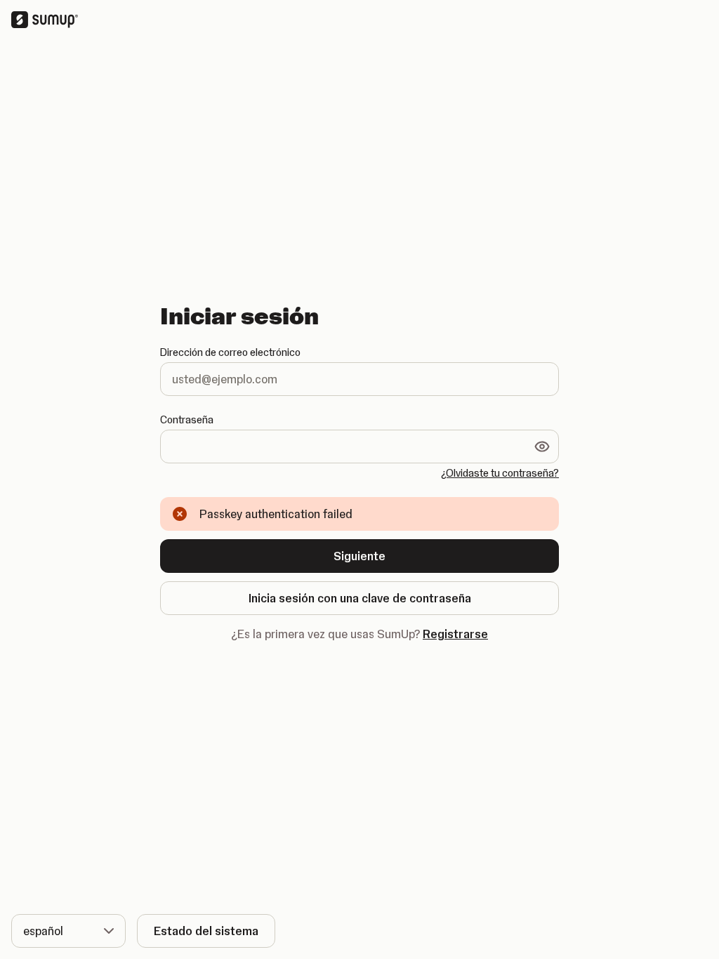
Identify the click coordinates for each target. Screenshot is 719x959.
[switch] (542, 446)
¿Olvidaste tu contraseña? (500, 473)
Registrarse (455, 634)
